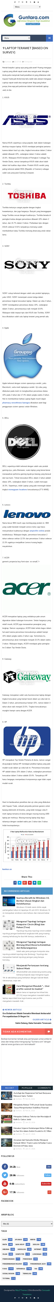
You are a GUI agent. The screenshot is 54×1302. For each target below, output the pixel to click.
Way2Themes (21, 1290)
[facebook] (18, 2)
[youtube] (38, 2)
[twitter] (15, 2)
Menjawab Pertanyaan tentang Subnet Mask (32, 967)
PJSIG (4, 1269)
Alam (4, 1240)
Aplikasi (18, 1240)
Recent (9, 1088)
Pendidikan (27, 1259)
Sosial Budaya (8, 1274)
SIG (35, 1269)
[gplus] (22, 2)
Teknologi (27, 1274)
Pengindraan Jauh (38, 1264)
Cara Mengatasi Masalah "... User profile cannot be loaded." (33, 987)
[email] (34, 2)
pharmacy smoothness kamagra (16, 403)
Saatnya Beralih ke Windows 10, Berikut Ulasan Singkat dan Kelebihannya (32, 901)
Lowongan (37, 1254)
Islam (4, 1254)
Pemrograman (8, 1259)
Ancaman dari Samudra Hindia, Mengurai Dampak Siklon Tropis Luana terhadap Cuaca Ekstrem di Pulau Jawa (33, 1143)
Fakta (4, 1244)
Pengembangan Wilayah (12, 1264)
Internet (37, 1249)
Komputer (28, 62)
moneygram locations (17, 490)
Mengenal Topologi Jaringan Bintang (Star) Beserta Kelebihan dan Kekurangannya (33, 945)
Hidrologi (22, 1249)
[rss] (30, 2)
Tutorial (6, 1278)
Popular (27, 1088)
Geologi (36, 1244)
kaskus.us (7, 869)
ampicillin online (37, 531)
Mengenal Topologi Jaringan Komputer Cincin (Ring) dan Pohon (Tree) (31, 924)
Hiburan (5, 1249)
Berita (32, 1240)
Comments (44, 1088)
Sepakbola (20, 1269)
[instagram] (26, 2)
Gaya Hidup (19, 1244)
